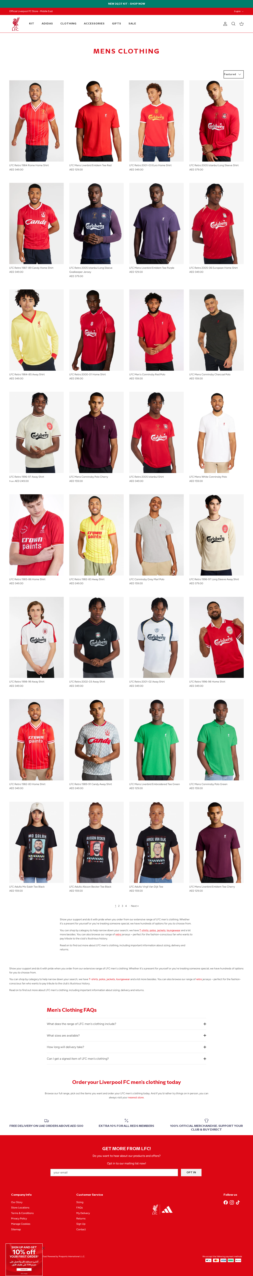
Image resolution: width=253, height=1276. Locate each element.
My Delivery (83, 1213)
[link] (24, 1259)
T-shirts (144, 930)
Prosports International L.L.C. (72, 1256)
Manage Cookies (20, 1223)
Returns (81, 1218)
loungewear (173, 930)
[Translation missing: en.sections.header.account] (224, 24)
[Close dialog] (43, 1248)
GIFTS (116, 23)
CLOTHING (68, 23)
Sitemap (16, 1229)
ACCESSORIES (94, 23)
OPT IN (191, 1172)
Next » (135, 906)
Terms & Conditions (22, 1213)
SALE (132, 23)
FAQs (79, 1207)
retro (118, 934)
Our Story (16, 1202)
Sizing (79, 1202)
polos (153, 930)
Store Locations (20, 1207)
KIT (31, 23)
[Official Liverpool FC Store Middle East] (15, 24)
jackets (161, 930)
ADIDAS (47, 23)
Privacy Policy (19, 1218)
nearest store (136, 1097)
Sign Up (80, 1223)
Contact (81, 1229)
